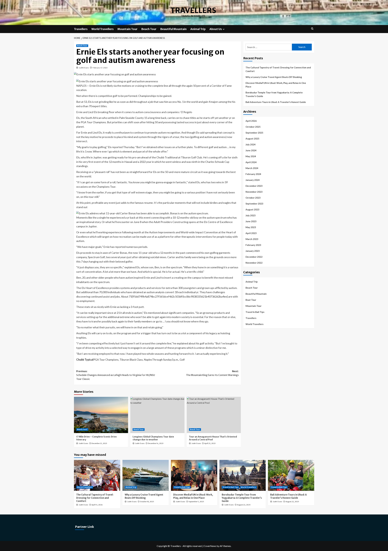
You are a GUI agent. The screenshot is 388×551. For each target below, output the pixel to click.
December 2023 (254, 185)
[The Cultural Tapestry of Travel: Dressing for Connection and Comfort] (97, 475)
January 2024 (253, 180)
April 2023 (251, 233)
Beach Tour (148, 29)
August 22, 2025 (244, 505)
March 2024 (252, 168)
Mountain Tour (127, 29)
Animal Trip (198, 29)
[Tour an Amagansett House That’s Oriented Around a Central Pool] (214, 415)
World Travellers (102, 29)
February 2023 (253, 245)
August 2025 (252, 138)
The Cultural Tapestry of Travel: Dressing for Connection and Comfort (278, 69)
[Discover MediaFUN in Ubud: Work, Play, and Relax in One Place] (194, 475)
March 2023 (252, 239)
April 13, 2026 (97, 505)
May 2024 (251, 156)
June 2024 (251, 150)
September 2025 (254, 132)
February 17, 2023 (100, 68)
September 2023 (254, 203)
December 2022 (254, 256)
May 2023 (251, 227)
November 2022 (254, 262)
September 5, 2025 (196, 502)
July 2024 (251, 144)
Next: (212, 373)
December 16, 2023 (155, 443)
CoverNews (210, 545)
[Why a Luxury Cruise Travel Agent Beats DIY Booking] (145, 475)
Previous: (115, 375)
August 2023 (252, 209)
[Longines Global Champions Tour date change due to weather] (157, 415)
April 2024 (251, 162)
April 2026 (251, 120)
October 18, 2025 (147, 502)
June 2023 (251, 221)
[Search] (312, 28)
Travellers (193, 10)
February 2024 (253, 174)
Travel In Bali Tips (255, 312)
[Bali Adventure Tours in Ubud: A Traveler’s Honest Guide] (291, 475)
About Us (215, 29)
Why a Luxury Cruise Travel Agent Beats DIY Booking (274, 77)
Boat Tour (251, 299)
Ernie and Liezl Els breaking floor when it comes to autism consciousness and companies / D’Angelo (134, 112)
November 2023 (254, 191)
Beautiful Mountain (173, 29)
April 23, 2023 (210, 443)
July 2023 (251, 215)
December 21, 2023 (99, 443)
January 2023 (253, 251)
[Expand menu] (223, 29)
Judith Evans (84, 68)
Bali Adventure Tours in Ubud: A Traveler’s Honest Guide (276, 102)
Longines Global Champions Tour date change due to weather (153, 438)
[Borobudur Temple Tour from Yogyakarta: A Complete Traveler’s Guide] (242, 475)
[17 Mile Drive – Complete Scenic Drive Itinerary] (101, 415)
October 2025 (253, 126)
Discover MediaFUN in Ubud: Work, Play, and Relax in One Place (276, 85)
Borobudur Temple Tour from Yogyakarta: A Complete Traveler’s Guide (274, 94)
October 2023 (253, 197)
